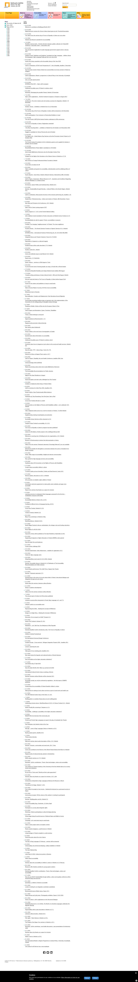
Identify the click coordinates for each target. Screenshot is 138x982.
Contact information (52, 5)
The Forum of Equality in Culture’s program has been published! (41, 427)
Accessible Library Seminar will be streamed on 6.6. (38, 419)
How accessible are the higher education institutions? (38, 659)
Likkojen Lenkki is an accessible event (34, 604)
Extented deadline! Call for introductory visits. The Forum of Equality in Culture (45, 629)
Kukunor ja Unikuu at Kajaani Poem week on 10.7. (37, 354)
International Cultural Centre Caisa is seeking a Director (39, 672)
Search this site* (65, 3)
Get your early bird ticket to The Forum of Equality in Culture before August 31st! (45, 279)
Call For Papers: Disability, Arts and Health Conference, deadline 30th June (44, 358)
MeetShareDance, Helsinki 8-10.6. (33, 521)
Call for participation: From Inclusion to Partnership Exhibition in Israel (42, 115)
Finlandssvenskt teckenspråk (33, 8)
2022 (8, 32)
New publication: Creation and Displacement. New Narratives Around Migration (45, 296)
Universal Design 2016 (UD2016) (33, 362)
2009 (8, 51)
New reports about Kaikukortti (32, 327)
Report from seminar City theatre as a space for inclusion (39, 489)
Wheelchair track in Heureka (32, 292)
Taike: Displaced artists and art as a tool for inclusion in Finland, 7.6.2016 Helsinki (45, 410)
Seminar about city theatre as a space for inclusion (38, 932)
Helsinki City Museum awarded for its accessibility (37, 39)
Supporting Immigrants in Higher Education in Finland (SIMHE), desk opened (44, 538)
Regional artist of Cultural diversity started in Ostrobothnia (39, 753)
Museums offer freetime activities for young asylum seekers (40, 866)
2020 (8, 35)
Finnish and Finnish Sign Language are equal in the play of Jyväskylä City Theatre (46, 720)
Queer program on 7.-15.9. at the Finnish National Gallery (39, 211)
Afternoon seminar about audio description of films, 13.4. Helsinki (41, 741)
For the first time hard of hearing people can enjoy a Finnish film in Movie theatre (45, 266)
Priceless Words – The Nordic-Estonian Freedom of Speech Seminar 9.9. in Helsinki (46, 228)
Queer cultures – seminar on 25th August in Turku (37, 262)
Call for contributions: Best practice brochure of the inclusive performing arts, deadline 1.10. (48, 194)
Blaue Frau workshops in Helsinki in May (35, 516)
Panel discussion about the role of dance (35, 837)
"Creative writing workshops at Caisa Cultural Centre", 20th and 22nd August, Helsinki (46, 275)
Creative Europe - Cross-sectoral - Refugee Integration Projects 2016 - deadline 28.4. (46, 642)
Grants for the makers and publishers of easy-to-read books (40, 283)
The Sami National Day (31, 850)
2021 (8, 34)
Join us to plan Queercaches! (32, 79)
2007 (8, 54)
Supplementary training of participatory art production (38, 414)
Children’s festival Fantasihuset (33, 634)
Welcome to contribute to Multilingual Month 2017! (37, 27)
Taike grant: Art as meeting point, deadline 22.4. (37, 650)
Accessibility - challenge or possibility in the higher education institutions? (43, 711)
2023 (8, 31)
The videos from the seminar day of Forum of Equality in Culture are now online (45, 35)
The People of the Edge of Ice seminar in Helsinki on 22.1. (40, 922)
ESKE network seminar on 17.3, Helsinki (35, 758)
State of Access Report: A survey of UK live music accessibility (40, 287)
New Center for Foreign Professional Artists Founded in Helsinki (41, 160)
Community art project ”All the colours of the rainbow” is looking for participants (45, 795)
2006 (8, 55)
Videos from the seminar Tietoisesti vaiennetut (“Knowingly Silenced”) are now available (47, 444)
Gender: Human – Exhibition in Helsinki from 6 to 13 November (41, 106)
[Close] (136, 973)
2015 (8, 42)
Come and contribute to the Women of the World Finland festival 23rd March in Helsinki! (47, 749)
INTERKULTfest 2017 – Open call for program (36, 84)
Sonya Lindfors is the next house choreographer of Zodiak (40, 331)
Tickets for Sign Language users (33, 554)
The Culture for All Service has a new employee (37, 946)
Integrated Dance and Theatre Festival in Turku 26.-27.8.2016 (41, 237)
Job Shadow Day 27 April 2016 (33, 663)
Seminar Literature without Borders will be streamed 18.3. (39, 676)
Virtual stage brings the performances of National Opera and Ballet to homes (44, 816)
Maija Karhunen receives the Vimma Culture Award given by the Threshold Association (47, 31)
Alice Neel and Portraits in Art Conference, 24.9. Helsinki (39, 203)
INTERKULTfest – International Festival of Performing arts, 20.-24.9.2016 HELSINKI (46, 232)
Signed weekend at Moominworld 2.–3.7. (35, 318)
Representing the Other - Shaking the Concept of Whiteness (40, 608)
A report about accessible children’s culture (36, 467)
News (6, 21)
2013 (8, 45)
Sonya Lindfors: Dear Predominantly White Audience (38, 392)
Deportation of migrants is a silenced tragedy (36, 241)
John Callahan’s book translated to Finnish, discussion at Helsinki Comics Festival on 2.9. (47, 215)
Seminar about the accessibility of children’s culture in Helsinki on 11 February (44, 862)
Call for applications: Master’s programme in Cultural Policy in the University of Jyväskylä (47, 75)
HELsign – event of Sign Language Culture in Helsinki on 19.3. (41, 728)
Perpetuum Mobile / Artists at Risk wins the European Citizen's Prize (42, 306)
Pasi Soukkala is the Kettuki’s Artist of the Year (36, 724)
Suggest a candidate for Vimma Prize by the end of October (40, 132)
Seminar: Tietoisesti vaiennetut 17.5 (34, 573)
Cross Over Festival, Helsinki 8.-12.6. (34, 508)
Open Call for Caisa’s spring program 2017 (36, 207)
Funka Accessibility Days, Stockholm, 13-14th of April (38, 803)
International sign (30, 10)
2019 (8, 36)
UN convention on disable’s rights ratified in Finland (38, 479)
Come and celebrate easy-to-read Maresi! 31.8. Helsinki (39, 253)
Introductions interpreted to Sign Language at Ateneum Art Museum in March (44, 780)
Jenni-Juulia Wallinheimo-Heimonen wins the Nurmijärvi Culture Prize (42, 152)
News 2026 (9, 25)
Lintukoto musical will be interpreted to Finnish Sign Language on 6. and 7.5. (44, 600)
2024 (8, 29)
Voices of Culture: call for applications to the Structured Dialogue (41, 899)
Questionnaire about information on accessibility (37, 335)
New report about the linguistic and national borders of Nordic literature (43, 655)
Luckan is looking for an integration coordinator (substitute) (40, 886)
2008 (8, 52)
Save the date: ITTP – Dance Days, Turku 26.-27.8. (38, 350)
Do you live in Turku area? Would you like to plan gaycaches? (40, 772)
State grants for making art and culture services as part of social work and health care (46, 690)
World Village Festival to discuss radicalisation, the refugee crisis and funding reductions (47, 525)
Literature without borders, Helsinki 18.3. (35, 913)
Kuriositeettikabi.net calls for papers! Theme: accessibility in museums (42, 220)
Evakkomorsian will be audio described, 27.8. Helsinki (38, 245)
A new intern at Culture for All (32, 164)
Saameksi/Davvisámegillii (32, 3)
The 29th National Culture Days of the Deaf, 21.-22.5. (38, 694)
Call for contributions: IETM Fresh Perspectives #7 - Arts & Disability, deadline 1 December (48, 65)
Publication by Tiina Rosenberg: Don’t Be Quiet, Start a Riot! (40, 396)
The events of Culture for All (13, 23)
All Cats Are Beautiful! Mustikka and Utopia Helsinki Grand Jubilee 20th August (45, 270)
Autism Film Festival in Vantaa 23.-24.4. (35, 621)
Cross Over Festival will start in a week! (35, 400)
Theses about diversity (31, 737)
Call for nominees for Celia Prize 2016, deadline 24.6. (38, 388)
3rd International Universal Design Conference (37, 638)
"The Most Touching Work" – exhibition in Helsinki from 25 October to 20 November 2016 (47, 127)
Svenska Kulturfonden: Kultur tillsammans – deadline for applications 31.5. (44, 550)
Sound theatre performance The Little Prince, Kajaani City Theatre (42, 569)
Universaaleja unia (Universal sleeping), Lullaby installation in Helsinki (42, 845)
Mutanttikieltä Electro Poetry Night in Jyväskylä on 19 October (40, 147)
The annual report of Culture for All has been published (39, 596)
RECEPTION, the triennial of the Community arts (37, 715)
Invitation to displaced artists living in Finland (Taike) (38, 383)
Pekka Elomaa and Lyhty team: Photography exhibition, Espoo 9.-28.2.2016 (44, 895)
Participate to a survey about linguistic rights (36, 807)
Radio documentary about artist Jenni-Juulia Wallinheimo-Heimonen (42, 366)
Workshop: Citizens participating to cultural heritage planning (40, 812)
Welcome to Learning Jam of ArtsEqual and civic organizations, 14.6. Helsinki (44, 436)
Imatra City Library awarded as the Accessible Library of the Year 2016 (43, 61)
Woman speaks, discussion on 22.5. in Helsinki (37, 475)
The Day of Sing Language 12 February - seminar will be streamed (42, 841)
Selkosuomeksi (30, 6)
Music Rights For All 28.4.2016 (33, 529)
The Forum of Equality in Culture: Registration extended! (39, 123)
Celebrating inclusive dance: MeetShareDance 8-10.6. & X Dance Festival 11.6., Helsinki (47, 703)
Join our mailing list (52, 4)
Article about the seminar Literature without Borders (38, 583)
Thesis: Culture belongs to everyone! (34, 314)
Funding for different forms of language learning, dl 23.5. (39, 504)
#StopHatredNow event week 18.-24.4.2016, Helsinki (38, 559)
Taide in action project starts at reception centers (37, 824)
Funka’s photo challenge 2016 (32, 546)
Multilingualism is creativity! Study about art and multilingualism (41, 699)
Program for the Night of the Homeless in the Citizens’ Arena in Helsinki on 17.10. (45, 156)
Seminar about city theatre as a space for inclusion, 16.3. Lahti (41, 776)
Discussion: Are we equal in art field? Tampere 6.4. (38, 617)
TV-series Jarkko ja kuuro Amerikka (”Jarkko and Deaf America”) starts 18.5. (44, 471)
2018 (8, 38)
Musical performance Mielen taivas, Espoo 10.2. (37, 891)
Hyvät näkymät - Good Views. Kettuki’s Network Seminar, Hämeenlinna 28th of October (47, 174)
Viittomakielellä (30, 7)
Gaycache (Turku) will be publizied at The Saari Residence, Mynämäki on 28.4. (45, 533)
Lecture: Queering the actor (32, 646)
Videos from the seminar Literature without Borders (38, 591)
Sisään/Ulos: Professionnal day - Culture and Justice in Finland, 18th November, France (47, 199)
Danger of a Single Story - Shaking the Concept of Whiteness (40, 613)
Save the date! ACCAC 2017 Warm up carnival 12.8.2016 (39, 667)
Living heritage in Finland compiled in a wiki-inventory (38, 833)
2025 (8, 28)
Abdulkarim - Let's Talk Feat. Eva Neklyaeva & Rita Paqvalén (40, 625)
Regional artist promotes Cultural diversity (35, 323)
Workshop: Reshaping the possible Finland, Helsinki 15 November (42, 92)
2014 (8, 44)
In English (29, 5)
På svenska (29, 2)
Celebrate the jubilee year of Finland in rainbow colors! (39, 88)
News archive (10, 27)
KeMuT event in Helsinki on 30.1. (33, 936)
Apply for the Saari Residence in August (35, 375)
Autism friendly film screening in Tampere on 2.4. (37, 707)
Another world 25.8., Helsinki (32, 249)
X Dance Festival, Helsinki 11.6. (33, 512)
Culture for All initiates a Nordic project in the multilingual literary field (42, 431)
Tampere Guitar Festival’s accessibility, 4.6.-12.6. (37, 423)
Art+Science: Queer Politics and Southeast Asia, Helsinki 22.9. (40, 184)
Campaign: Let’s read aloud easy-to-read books (37, 820)
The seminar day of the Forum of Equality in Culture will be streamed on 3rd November (47, 110)
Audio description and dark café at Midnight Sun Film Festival (40, 379)
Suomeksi (29, 1)
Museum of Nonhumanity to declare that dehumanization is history (42, 440)
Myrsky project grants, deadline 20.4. (34, 732)
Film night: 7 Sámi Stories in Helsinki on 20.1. (36, 918)
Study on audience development (33, 587)
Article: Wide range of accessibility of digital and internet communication (43, 454)
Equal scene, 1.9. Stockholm (32, 258)
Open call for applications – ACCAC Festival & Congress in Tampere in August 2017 (46, 96)
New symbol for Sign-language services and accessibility (39, 458)
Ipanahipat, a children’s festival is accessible (36, 882)
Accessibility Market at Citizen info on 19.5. (36, 499)
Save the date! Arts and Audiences (33, 542)
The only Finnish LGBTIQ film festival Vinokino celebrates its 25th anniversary (44, 119)
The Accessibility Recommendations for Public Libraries (39, 371)
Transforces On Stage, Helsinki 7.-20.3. (35, 785)
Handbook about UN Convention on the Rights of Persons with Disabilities (43, 463)
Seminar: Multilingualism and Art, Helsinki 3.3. (36, 799)
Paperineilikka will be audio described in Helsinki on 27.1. (39, 909)
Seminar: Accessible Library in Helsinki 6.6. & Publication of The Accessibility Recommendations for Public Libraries (44, 564)
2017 (8, 39)
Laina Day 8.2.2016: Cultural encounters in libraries (38, 854)
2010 (8, 50)
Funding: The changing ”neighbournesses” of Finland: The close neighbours (44, 224)
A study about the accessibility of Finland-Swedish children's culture (42, 686)
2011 (8, 48)
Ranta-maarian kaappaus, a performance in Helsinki (38, 828)
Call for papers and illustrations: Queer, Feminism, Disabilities (40, 310)
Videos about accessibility (31, 858)
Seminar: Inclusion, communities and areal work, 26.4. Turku (40, 745)
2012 (8, 47)
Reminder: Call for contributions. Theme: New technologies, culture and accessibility (46, 762)
